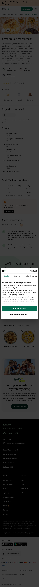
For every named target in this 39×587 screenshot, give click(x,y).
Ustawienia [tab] (17, 276)
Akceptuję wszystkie (19, 308)
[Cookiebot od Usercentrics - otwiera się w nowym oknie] (28, 271)
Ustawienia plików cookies (18, 314)
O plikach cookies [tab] (31, 276)
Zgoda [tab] (6, 276)
